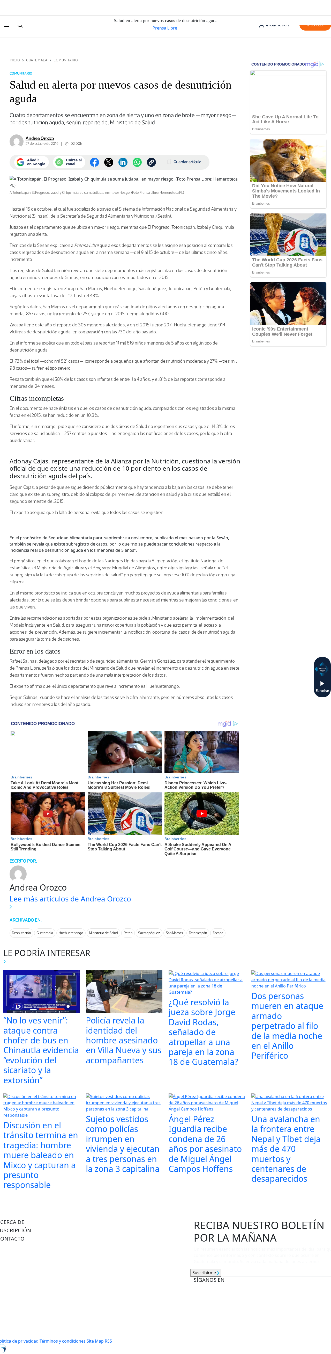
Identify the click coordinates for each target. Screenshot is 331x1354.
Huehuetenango (71, 933)
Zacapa (218, 933)
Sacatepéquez (149, 933)
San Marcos (174, 933)
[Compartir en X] (109, 162)
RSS (108, 1341)
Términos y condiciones (63, 1341)
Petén (128, 933)
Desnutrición (21, 933)
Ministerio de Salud (103, 933)
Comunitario (66, 60)
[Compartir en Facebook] (94, 162)
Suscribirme (204, 1273)
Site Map (95, 1341)
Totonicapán (198, 933)
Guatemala (36, 60)
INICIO (15, 60)
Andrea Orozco (40, 138)
